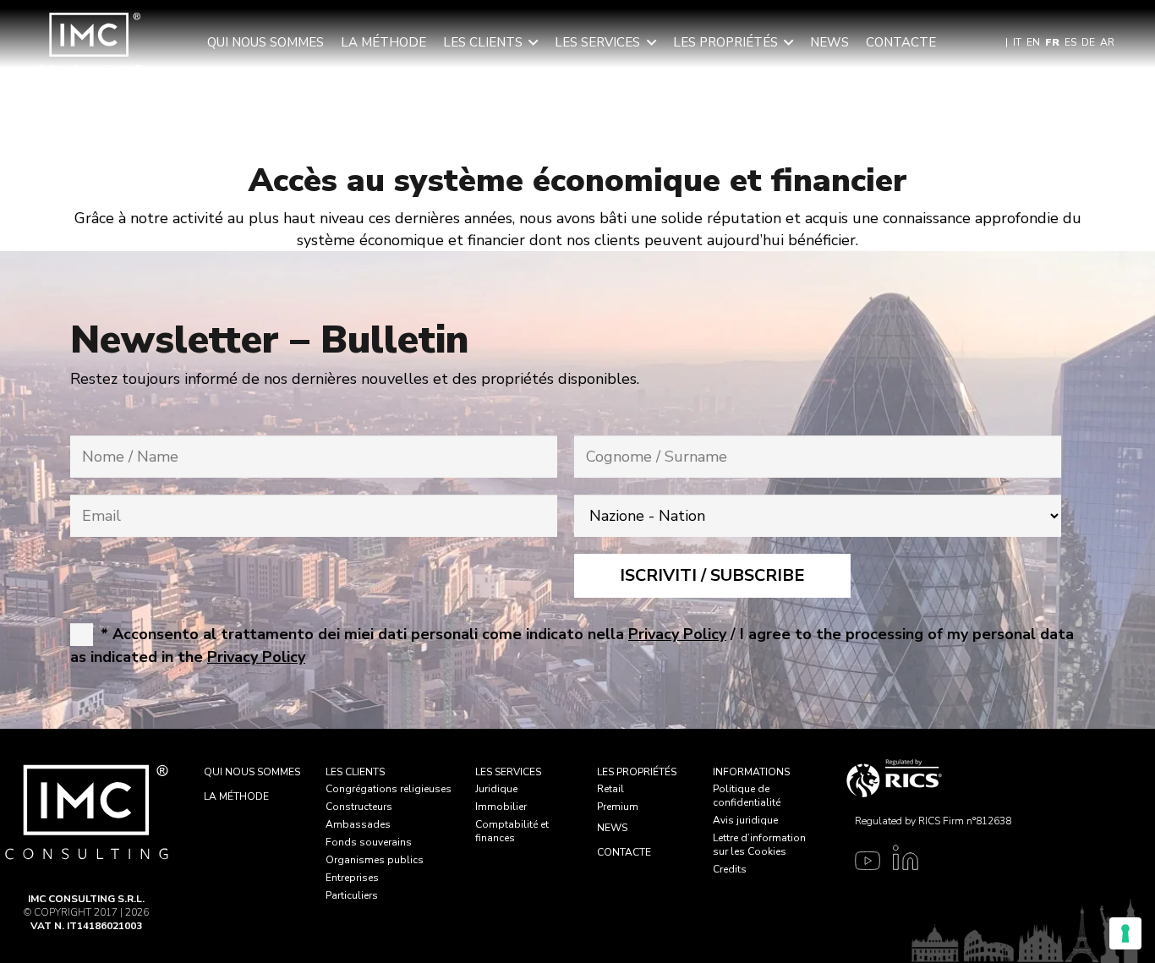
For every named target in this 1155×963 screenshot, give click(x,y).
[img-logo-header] (89, 42)
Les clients (355, 772)
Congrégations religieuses (389, 789)
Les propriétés (636, 772)
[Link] (863, 863)
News (612, 827)
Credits (730, 869)
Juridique (496, 789)
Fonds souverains (369, 842)
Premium (617, 806)
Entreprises (352, 877)
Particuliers (352, 895)
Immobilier (501, 806)
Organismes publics (375, 860)
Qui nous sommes (252, 772)
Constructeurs (359, 806)
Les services (508, 772)
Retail (610, 789)
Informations (751, 772)
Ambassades (358, 824)
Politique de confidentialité (746, 795)
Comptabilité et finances (512, 831)
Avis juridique (745, 820)
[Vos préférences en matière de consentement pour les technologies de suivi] (1125, 933)
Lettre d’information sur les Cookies (759, 844)
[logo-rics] (928, 778)
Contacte (624, 852)
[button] (533, 42)
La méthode (236, 796)
